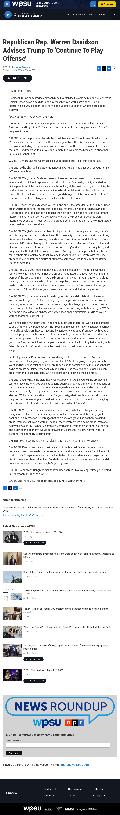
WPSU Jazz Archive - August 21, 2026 (43, 532)
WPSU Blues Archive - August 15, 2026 (43, 670)
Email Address (13, 740)
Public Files (98, 789)
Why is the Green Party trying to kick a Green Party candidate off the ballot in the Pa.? (66, 627)
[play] (8, 14)
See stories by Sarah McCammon (23, 515)
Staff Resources (76, 789)
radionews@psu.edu (75, 764)
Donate (108, 4)
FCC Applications (100, 796)
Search (71, 796)
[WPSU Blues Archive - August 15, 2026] (12, 675)
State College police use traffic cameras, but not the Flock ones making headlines (64, 572)
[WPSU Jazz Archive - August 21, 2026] (12, 537)
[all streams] (115, 14)
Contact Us (49, 796)
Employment (50, 789)
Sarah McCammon (21, 67)
